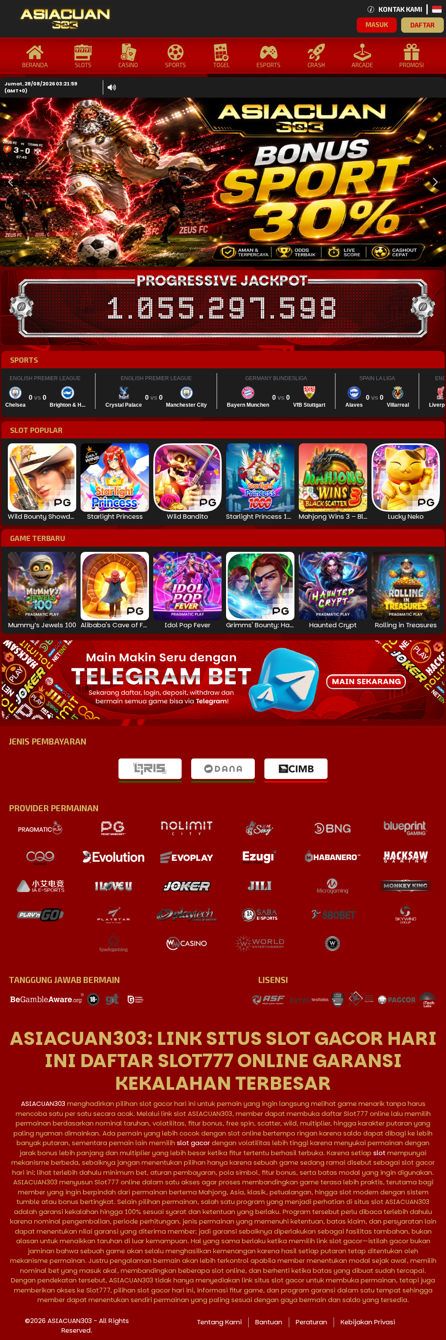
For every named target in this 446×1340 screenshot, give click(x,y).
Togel (221, 64)
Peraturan (311, 1321)
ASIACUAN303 (43, 1103)
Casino (128, 64)
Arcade (362, 64)
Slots (83, 64)
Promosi (411, 64)
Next (433, 182)
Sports (175, 64)
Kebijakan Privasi (368, 1321)
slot (379, 1152)
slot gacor (193, 1142)
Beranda (35, 64)
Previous (8, 182)
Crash (316, 64)
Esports (268, 64)
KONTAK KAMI (400, 9)
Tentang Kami (219, 1321)
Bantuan (268, 1321)
